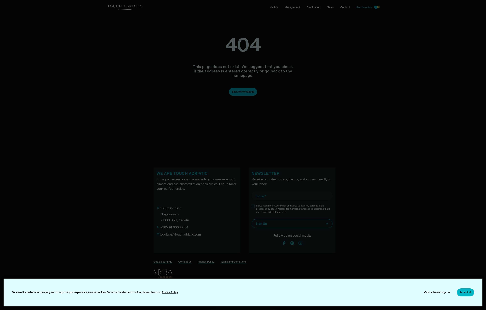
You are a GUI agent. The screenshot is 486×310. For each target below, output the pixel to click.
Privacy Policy (170, 292)
